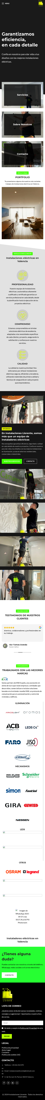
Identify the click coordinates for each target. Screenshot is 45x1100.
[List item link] (22, 1065)
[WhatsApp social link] (17, 1083)
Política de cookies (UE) (11, 1055)
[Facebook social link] (4, 1083)
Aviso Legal (6, 1050)
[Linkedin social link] (12, 1083)
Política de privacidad (10, 1048)
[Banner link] (22, 95)
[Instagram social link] (8, 1083)
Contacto (5, 1052)
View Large (41, 189)
